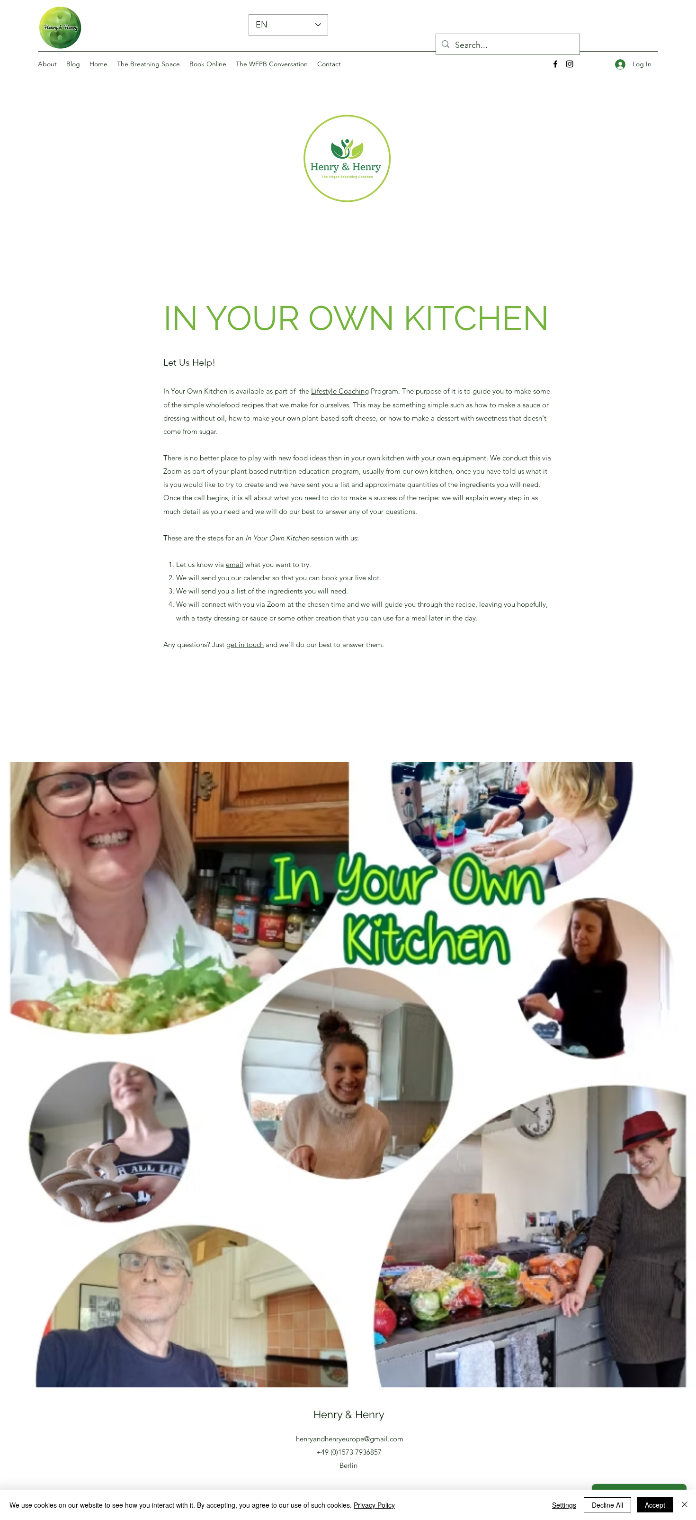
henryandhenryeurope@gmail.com (349, 1438)
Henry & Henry (348, 1414)
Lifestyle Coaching (340, 391)
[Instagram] (569, 64)
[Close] (684, 1504)
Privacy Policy (374, 1505)
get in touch (245, 644)
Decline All (607, 1505)
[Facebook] (555, 64)
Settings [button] (564, 1505)
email (234, 564)
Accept (655, 1505)
